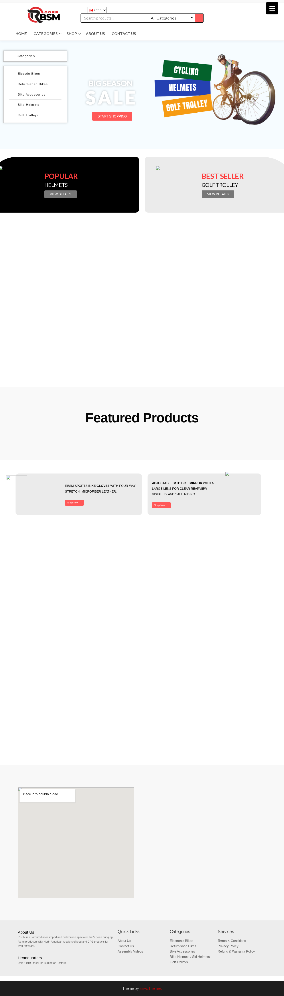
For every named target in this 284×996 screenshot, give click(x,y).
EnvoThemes (151, 988)
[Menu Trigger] (272, 8)
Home (21, 33)
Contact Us (124, 33)
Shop (72, 33)
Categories (46, 33)
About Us (95, 33)
